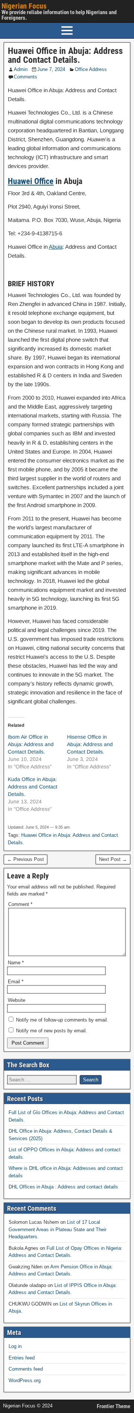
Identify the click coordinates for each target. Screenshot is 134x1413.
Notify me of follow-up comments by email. (62, 1020)
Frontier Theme (113, 1406)
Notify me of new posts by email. (51, 1030)
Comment (20, 904)
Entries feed (22, 1358)
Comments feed (26, 1369)
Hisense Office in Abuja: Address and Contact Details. (90, 744)
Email (15, 981)
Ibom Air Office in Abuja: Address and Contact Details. (31, 744)
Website (16, 1000)
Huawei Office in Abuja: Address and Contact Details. (65, 55)
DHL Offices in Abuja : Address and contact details (63, 1187)
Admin (21, 69)
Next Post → (113, 859)
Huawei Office (31, 181)
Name (16, 962)
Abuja (56, 246)
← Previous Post (25, 859)
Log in (15, 1346)
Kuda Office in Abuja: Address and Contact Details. (32, 786)
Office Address (91, 69)
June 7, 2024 (51, 69)
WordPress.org (25, 1380)
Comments (25, 77)
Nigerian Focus (24, 5)
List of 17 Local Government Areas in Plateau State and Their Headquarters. (57, 1229)
